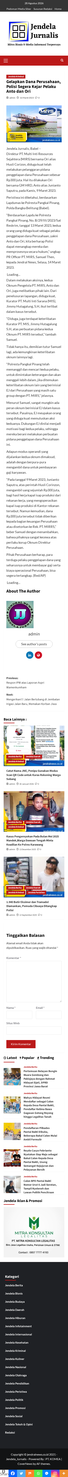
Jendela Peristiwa (36, 892)
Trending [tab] (46, 1057)
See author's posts (34, 644)
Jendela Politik (14, 1399)
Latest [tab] (11, 1057)
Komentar (13, 958)
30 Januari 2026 (26, 784)
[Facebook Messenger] (46, 1473)
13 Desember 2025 (27, 849)
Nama (10, 1007)
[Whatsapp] (38, 1473)
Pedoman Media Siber (19, 8)
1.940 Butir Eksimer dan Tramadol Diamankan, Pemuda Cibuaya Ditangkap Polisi (31, 906)
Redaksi (10, 1432)
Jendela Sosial (13, 1416)
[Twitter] (21, 1473)
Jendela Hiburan (15, 1318)
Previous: (25, 682)
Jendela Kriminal (16, 76)
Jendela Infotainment (18, 1326)
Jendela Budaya (15, 1301)
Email (40, 1007)
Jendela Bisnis (14, 1293)
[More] (63, 1473)
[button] (7, 60)
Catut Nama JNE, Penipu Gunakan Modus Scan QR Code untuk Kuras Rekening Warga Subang (33, 775)
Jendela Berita (15, 756)
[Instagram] (55, 1473)
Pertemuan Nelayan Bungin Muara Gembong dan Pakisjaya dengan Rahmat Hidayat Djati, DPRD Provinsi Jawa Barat (40, 1078)
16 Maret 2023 (27, 97)
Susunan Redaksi (43, 8)
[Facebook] (13, 1473)
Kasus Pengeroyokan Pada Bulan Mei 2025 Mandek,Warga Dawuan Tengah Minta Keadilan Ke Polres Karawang (32, 840)
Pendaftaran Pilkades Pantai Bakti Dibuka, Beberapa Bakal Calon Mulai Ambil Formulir (40, 1133)
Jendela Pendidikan (17, 1383)
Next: (33, 699)
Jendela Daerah (33, 756)
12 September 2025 (28, 915)
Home (58, 8)
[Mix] (30, 1473)
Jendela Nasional (15, 1367)
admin (12, 97)
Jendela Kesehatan (16, 1342)
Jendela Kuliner (14, 1358)
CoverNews (25, 1463)
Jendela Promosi (15, 1408)
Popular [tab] (27, 1057)
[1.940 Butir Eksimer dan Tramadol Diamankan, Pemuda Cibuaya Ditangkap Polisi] (34, 877)
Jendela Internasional (18, 1334)
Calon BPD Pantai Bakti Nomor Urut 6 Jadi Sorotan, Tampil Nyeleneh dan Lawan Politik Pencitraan (40, 1186)
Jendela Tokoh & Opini (19, 1424)
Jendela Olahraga (16, 1375)
